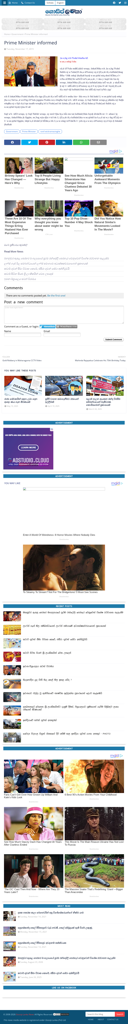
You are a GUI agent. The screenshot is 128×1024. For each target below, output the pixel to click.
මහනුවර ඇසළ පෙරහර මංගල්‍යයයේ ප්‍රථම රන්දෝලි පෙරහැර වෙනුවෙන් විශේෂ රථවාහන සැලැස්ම (56, 258)
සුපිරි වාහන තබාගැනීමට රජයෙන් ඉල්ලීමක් (62, 400)
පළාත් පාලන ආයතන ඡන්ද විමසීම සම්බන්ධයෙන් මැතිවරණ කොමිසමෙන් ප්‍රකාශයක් (103, 401)
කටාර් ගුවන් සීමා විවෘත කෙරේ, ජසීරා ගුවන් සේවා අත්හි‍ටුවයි (37, 268)
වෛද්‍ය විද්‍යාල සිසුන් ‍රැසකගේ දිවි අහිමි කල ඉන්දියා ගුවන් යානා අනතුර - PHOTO (66, 733)
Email (47, 331)
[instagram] (125, 3)
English (60, 2)
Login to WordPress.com (66, 326)
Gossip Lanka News (25, 1014)
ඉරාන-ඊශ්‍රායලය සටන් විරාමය (20, 279)
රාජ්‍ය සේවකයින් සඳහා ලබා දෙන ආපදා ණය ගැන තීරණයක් (20, 400)
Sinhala (50, 2)
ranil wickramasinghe (50, 131)
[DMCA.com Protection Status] (61, 1014)
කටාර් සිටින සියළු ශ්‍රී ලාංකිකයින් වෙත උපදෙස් (28, 273)
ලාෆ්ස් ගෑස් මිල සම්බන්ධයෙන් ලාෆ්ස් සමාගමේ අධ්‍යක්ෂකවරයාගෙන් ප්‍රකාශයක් (46, 263)
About (101, 1019)
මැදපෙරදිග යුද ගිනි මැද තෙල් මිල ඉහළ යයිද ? (47, 680)
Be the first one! (56, 295)
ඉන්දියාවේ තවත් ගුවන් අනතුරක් (40, 720)
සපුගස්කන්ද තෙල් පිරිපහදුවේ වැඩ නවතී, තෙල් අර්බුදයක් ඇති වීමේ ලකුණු (55, 927)
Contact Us (30, 2)
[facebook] (114, 3)
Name (7, 331)
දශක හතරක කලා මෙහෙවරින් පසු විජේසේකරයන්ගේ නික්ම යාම (51, 912)
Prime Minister (29, 131)
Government (17, 34)
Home (15, 2)
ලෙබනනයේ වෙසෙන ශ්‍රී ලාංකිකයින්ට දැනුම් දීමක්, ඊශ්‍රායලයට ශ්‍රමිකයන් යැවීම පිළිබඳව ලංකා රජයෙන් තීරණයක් (71, 708)
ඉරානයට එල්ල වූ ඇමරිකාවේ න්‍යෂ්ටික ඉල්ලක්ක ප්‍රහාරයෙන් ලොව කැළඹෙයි (62, 693)
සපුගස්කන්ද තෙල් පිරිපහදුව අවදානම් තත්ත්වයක (42, 942)
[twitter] (120, 3)
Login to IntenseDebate (48, 326)
